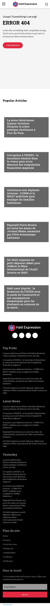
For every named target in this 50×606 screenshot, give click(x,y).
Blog (9, 115)
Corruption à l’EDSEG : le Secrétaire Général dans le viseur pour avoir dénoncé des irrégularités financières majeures (23, 161)
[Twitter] (28, 335)
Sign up (25, 595)
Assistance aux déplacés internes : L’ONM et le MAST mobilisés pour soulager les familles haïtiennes (23, 196)
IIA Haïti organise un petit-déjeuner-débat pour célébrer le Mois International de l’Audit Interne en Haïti (23, 266)
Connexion (7, 604)
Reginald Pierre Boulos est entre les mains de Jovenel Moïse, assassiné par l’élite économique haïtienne (23, 231)
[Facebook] (15, 335)
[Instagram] (21, 335)
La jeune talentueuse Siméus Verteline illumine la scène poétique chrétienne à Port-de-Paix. (21, 126)
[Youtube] (35, 335)
